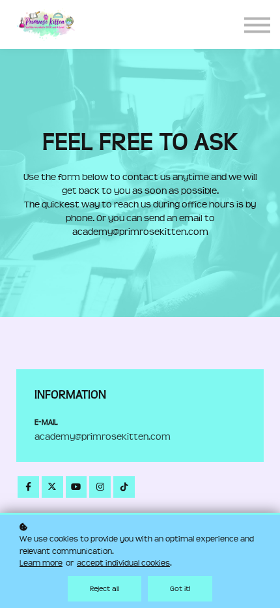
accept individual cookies (123, 563)
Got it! (180, 589)
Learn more (41, 563)
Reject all (104, 589)
